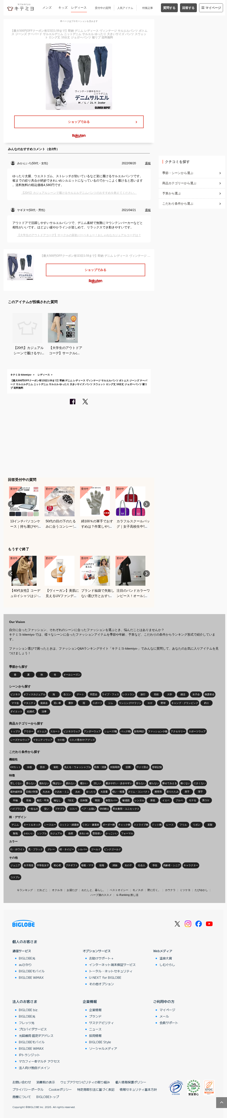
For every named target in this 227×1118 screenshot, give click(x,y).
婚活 (182, 694)
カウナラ (170, 890)
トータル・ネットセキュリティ (111, 971)
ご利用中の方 (163, 1001)
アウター (28, 731)
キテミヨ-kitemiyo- (21, 374)
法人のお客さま (24, 1001)
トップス (15, 731)
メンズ (47, 7)
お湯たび (72, 890)
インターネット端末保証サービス (112, 964)
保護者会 (209, 694)
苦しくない (16, 783)
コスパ (73, 808)
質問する (169, 8)
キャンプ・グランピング (184, 703)
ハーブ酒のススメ (101, 895)
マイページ (213, 8)
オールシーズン (71, 674)
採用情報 (95, 1035)
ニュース (95, 1029)
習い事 (57, 703)
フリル (183, 824)
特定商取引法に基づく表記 (95, 1089)
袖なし (57, 800)
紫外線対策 (16, 791)
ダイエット (16, 711)
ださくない (200, 783)
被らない (154, 783)
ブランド (95, 1016)
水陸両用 (115, 767)
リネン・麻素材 (90, 824)
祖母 (101, 865)
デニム (15, 824)
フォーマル (127, 833)
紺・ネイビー (66, 849)
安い (46, 808)
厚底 (152, 800)
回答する (188, 8)
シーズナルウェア (20, 739)
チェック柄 (124, 824)
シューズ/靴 (110, 731)
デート (80, 694)
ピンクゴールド (112, 849)
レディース (79, 7)
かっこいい (112, 833)
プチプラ (60, 808)
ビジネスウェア (71, 731)
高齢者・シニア (171, 865)
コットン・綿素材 (69, 824)
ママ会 (15, 703)
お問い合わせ (21, 1082)
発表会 (44, 703)
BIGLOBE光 (27, 958)
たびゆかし (201, 890)
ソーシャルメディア (103, 1048)
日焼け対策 (32, 791)
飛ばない (57, 783)
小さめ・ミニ (62, 791)
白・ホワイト (17, 849)
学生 (155, 865)
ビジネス (15, 694)
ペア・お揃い (88, 808)
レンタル (139, 800)
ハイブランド (17, 808)
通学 (70, 703)
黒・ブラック (35, 849)
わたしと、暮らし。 (94, 890)
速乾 (55, 767)
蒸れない (44, 783)
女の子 (128, 865)
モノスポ (138, 890)
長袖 (28, 800)
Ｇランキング (25, 890)
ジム (110, 703)
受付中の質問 (103, 8)
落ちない (141, 783)
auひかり (25, 964)
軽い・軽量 (118, 791)
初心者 (57, 865)
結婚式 (30, 711)
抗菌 (128, 767)
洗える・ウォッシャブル (77, 767)
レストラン (128, 694)
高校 (156, 694)
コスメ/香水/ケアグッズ (82, 739)
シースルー (50, 824)
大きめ (46, 791)
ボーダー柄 (109, 824)
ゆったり (91, 791)
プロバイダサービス (33, 1029)
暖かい (84, 783)
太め (77, 791)
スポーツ (97, 703)
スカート (55, 731)
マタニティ (29, 703)
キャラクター (191, 865)
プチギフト (72, 865)
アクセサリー (178, 731)
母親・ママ (87, 865)
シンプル (42, 833)
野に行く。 (154, 890)
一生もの (33, 808)
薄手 (200, 791)
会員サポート (169, 1022)
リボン (196, 824)
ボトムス (42, 731)
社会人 (141, 865)
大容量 (104, 791)
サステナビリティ (101, 1022)
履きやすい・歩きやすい (119, 783)
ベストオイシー (119, 890)
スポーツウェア (197, 731)
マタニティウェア (43, 739)
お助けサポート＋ (101, 958)
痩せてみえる (169, 783)
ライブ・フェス (110, 694)
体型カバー (112, 800)
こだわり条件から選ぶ (177, 203)
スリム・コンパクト (139, 791)
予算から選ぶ (171, 193)
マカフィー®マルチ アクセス (39, 1061)
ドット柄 (157, 824)
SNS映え (104, 808)
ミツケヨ (185, 890)
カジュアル (56, 833)
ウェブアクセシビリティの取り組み (85, 1082)
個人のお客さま (24, 941)
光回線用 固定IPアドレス (36, 1035)
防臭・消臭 (100, 767)
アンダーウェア (92, 731)
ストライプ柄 (141, 824)
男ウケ (205, 800)
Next (146, 504)
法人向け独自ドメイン (34, 1067)
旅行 (143, 694)
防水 (42, 767)
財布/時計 (139, 731)
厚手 (187, 791)
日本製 (84, 800)
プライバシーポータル (27, 1089)
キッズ (63, 7)
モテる (192, 800)
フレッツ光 (26, 1022)
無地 (15, 833)
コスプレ (15, 877)
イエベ (166, 800)
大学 (169, 694)
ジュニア (15, 865)
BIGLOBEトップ (47, 1097)
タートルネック (32, 824)
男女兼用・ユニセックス (126, 808)
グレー (51, 849)
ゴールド (96, 849)
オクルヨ (57, 890)
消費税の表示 (45, 1082)
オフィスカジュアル (34, 694)
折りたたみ (172, 791)
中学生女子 (43, 865)
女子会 (196, 694)
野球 (163, 703)
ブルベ (179, 800)
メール (164, 1016)
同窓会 (93, 694)
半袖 (15, 800)
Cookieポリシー (60, 1089)
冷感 (29, 767)
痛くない (185, 783)
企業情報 (90, 1001)
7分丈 (71, 800)
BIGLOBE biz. (28, 1010)
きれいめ (84, 833)
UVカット (15, 767)
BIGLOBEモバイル (32, 971)
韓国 (97, 800)
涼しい (97, 783)
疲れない (71, 783)
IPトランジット (29, 1055)
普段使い (97, 833)
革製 (209, 824)
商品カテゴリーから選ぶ (179, 183)
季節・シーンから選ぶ (177, 173)
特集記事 (147, 8)
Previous (11, 504)
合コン (67, 694)
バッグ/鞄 (125, 731)
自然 (70, 833)
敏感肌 (126, 800)
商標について (21, 1097)
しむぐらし (167, 964)
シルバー (82, 849)
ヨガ (149, 703)
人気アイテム (125, 8)
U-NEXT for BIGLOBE (105, 977)
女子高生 (28, 865)
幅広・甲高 (43, 800)
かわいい (28, 833)
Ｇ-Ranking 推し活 (127, 895)
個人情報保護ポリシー (130, 1082)
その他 (61, 739)
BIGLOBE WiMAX (31, 977)
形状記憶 (157, 767)
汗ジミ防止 (142, 767)
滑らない (31, 783)
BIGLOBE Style (100, 1042)
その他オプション (101, 984)
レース (170, 824)
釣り (206, 703)
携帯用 (158, 791)
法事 (44, 711)
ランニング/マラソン (130, 703)
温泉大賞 (166, 958)
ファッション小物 (157, 731)
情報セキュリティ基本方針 (138, 1089)
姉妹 (115, 865)
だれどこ (42, 890)
